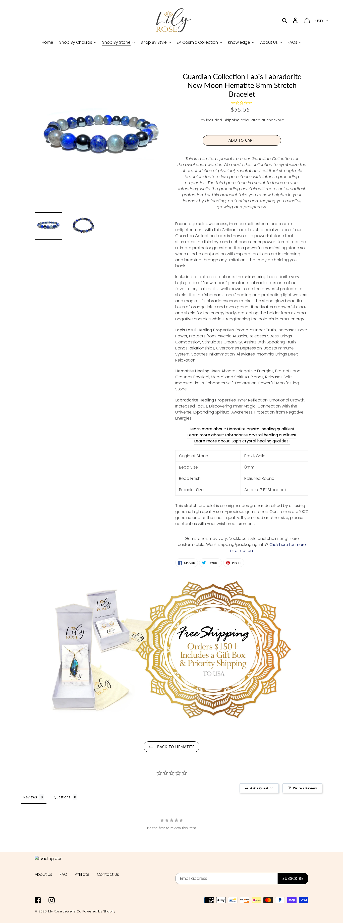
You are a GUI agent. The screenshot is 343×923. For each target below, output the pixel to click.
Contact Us (108, 874)
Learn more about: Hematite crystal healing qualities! (242, 429)
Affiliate (82, 874)
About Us (43, 874)
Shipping (232, 120)
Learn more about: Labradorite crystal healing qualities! (241, 435)
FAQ (63, 874)
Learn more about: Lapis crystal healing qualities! (242, 441)
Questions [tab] (62, 797)
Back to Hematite (175, 747)
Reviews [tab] (30, 797)
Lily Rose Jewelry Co (64, 911)
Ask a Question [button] (261, 788)
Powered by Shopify (98, 911)
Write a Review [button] (305, 788)
